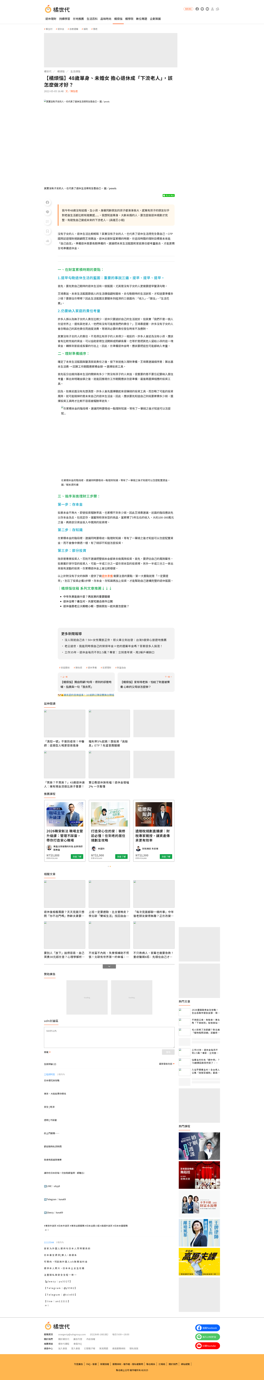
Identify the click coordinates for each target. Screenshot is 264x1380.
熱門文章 (184, 1001)
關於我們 (173, 1364)
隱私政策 (134, 1348)
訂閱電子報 (89, 1348)
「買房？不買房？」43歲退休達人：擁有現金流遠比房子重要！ (64, 784)
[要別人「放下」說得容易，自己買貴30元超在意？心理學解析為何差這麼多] (64, 935)
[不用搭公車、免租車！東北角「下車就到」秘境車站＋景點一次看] (184, 1022)
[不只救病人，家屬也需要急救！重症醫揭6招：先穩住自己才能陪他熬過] (154, 935)
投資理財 (106, 667)
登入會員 (75, 1348)
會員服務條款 (118, 1348)
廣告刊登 (77, 1339)
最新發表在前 (165, 1063)
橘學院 (129, 19)
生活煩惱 (75, 71)
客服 (94, 1364)
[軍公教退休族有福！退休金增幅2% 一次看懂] (109, 764)
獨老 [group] (95, 29)
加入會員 (62, 1348)
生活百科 (92, 19)
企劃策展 (155, 19)
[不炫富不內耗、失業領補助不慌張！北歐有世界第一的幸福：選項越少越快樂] (109, 935)
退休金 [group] (61, 29)
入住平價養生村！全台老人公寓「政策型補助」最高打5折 (206, 1071)
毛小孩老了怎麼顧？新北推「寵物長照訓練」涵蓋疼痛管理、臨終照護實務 (206, 1031)
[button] (217, 9)
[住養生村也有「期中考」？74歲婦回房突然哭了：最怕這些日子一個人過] (184, 1062)
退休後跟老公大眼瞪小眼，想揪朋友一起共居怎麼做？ (96, 606)
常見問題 (103, 1348)
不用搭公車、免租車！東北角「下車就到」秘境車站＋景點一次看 (206, 1021)
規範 (46, 1052)
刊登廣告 (78, 1364)
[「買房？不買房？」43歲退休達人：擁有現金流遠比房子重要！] (64, 764)
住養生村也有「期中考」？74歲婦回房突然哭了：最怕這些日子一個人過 (206, 1061)
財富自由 (121, 667)
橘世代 (47, 71)
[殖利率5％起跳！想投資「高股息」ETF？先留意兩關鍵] (109, 723)
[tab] (108, 866)
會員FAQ (77, 1343)
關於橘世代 (63, 1339)
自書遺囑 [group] (73, 29)
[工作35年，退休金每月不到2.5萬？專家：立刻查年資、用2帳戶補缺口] (184, 1052)
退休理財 (50, 19)
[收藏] (47, 231)
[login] (212, 9)
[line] (202, 9)
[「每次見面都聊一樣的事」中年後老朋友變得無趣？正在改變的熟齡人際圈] (154, 894)
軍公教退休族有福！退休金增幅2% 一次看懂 (109, 784)
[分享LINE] (47, 212)
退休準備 (92, 667)
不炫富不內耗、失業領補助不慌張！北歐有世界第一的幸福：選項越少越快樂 (109, 955)
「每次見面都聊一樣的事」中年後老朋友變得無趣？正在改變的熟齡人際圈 (153, 914)
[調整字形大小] (47, 240)
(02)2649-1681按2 (99, 1334)
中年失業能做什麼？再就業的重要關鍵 (86, 596)
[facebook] (197, 9)
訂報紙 (162, 1364)
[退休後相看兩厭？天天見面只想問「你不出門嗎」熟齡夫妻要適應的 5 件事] (64, 894)
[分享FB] (47, 202)
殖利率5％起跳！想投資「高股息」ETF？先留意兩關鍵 (108, 743)
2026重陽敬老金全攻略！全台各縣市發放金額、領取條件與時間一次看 (206, 1011)
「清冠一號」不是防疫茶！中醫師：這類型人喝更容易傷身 (64, 743)
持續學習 (64, 19)
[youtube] (207, 9)
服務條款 (116, 1364)
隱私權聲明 (137, 1364)
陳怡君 (78, 667)
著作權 (126, 1364)
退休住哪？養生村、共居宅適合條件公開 (88, 601)
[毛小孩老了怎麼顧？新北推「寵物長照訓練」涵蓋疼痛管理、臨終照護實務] (184, 1032)
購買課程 (188, 9)
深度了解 (77, 856)
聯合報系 (150, 1364)
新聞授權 (104, 1364)
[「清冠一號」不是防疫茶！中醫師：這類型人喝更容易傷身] (64, 723)
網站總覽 (185, 1364)
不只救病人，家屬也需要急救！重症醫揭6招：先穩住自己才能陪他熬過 (153, 955)
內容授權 (90, 1339)
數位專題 (141, 19)
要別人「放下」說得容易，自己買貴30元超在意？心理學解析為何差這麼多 (64, 955)
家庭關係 (65, 667)
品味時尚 (105, 19)
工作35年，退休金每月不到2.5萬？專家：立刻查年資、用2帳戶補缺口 (205, 1051)
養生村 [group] (49, 29)
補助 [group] (85, 29)
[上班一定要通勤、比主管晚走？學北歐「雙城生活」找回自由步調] (109, 894)
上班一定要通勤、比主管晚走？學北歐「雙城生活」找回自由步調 (109, 914)
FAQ (88, 1364)
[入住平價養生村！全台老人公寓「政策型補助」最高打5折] (184, 1072)
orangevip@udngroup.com (72, 1334)
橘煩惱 (118, 19)
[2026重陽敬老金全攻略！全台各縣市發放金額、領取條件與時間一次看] (184, 1012)
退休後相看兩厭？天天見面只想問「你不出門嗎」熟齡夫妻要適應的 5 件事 (64, 914)
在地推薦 (78, 19)
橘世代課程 (63, 1343)
